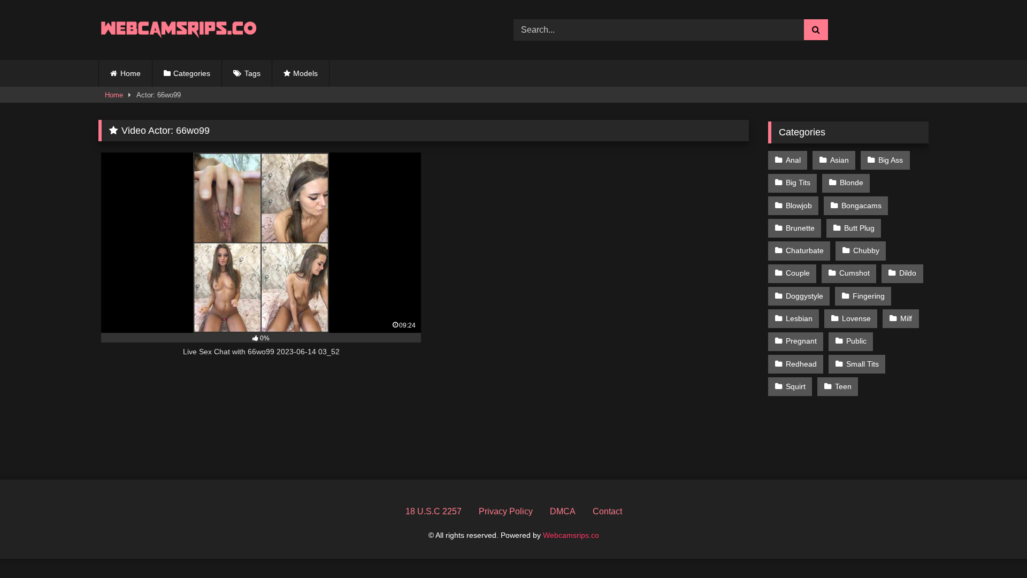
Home (130, 73)
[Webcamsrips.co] (178, 29)
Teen (843, 386)
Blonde (851, 182)
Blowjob (799, 205)
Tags (252, 73)
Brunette (800, 228)
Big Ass (890, 160)
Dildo (907, 273)
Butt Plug (859, 228)
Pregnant (801, 341)
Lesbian (799, 318)
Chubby (866, 250)
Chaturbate (805, 250)
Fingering (869, 296)
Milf (906, 318)
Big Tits (798, 182)
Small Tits (862, 364)
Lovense (856, 318)
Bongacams (861, 205)
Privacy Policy (506, 511)
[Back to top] (994, 546)
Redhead (801, 364)
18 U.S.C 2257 (433, 511)
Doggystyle (804, 296)
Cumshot (854, 273)
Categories (191, 73)
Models (305, 73)
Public (856, 341)
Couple (798, 273)
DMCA (563, 511)
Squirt (796, 386)
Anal (793, 160)
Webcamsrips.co (571, 535)
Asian (839, 160)
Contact (607, 511)
